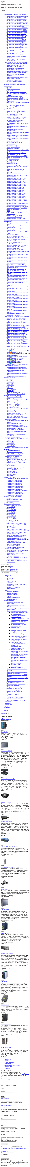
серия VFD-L (11, 514)
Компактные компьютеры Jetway (16, 20)
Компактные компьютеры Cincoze (17, 35)
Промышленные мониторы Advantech (18, 325)
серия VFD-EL (11, 511)
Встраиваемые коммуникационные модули (19, 628)
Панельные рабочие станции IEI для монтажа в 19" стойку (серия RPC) (17, 207)
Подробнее (18, 1164)
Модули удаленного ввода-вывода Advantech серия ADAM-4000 (17, 275)
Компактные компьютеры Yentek (16, 17)
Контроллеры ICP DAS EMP (15, 236)
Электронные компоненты (11, 548)
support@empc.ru (14, 569)
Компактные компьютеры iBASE (16, 37)
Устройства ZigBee (12, 160)
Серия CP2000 (11, 526)
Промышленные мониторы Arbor (16, 336)
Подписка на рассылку (13, 597)
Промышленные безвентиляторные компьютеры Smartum (17, 77)
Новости (6, 590)
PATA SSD (10, 383)
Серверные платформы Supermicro (17, 417)
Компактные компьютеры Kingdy (16, 40)
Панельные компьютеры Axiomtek (17, 166)
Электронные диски (10, 377)
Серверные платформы (13, 83)
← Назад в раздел (6, 719)
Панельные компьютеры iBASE (16, 188)
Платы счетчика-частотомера (15, 429)
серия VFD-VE (11, 516)
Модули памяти (11, 410)
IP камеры (10, 502)
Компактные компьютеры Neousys (17, 46)
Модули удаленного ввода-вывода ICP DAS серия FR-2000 (18, 296)
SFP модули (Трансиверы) (14, 114)
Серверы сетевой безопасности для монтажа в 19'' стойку (17, 558)
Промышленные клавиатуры (12, 365)
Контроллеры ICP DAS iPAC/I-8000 (17, 237)
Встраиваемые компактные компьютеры (15, 14)
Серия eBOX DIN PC (13, 53)
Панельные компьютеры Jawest (16, 194)
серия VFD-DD (11, 508)
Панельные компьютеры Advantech (17, 181)
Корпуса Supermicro (12, 407)
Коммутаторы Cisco (12, 141)
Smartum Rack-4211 (6, 802)
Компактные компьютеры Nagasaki (17, 44)
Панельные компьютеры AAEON (16, 178)
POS (8, 211)
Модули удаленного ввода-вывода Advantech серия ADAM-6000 (17, 278)
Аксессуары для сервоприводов (16, 466)
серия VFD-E (11, 522)
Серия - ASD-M (11, 474)
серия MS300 (11, 465)
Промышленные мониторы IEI (16, 327)
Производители (8, 701)
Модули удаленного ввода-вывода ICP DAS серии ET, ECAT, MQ (18, 287)
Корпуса (9, 87)
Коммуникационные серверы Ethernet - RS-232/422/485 (19, 637)
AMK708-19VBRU (6, 889)
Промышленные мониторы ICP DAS (17, 340)
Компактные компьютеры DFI (15, 26)
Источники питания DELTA (15, 505)
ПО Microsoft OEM (12, 458)
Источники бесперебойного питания (17, 403)
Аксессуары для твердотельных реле (17, 478)
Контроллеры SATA (13, 107)
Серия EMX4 (11, 446)
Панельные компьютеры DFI (15, 187)
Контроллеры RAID (13, 405)
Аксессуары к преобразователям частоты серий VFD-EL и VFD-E (16, 524)
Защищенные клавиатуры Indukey (17, 368)
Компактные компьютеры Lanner (16, 41)
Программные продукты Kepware (16, 462)
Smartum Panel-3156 (6, 751)
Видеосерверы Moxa (13, 501)
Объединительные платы (14, 96)
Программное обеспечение (11, 456)
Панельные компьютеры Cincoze (16, 185)
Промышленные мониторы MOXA (17, 342)
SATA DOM (10, 385)
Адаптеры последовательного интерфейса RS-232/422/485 (15, 119)
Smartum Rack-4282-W (7, 953)
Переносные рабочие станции (15, 169)
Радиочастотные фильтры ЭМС (16, 542)
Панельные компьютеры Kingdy (16, 196)
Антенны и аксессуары (13, 121)
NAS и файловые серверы (14, 81)
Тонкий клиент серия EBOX (15, 54)
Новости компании (12, 594)
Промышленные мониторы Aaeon (17, 331)
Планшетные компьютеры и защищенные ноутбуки (15, 689)
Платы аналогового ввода (14, 423)
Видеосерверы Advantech (14, 499)
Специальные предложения (12, 1065)
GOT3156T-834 (5, 909)
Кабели (9, 108)
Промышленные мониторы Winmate (17, 343)
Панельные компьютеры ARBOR (16, 182)
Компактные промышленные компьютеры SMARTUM (15, 68)
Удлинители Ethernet (13, 159)
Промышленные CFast (13, 392)
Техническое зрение (13, 520)
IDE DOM (10, 379)
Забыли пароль (5, 1098)
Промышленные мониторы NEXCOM (18, 346)
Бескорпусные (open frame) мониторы (18, 330)
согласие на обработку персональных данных (14, 1148)
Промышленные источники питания (17, 99)
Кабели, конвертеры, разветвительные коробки (18, 634)
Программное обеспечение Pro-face (17, 459)
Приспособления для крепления (16, 538)
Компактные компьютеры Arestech (17, 23)
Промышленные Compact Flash (16, 394)
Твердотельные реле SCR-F (15, 486)
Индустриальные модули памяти (16, 92)
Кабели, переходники (13, 404)
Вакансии (10, 579)
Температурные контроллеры (15, 547)
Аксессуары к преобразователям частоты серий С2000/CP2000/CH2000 (18, 530)
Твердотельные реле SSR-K (15, 493)
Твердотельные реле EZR (14, 481)
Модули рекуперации (13, 545)
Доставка (10, 582)
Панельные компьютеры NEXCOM (17, 200)
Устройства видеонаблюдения (12, 496)
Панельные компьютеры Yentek (16, 167)
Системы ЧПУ (11, 519)
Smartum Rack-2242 (6, 821)
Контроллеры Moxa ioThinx (15, 249)
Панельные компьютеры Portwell (16, 202)
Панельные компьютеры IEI (15, 191)
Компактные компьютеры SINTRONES (14, 49)
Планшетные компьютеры (14, 452)
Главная (3, 713)
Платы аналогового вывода (15, 425)
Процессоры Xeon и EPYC (15, 414)
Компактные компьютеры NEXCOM (17, 28)
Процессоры (10, 101)
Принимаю (4, 1165)
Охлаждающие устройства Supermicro (18, 413)
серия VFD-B (11, 507)
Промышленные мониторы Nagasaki (17, 328)
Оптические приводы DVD (15, 98)
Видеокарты (10, 398)
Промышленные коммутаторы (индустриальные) (16, 112)
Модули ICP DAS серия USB (15, 264)
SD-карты (10, 388)
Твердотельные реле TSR (14, 495)
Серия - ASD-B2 (12, 471)
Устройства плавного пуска (12, 437)
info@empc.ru (14, 566)
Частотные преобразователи (12, 504)
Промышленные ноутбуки (14, 209)
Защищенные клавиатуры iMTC (16, 376)
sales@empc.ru (13, 567)
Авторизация (4, 1151)
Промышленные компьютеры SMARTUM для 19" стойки (15, 65)
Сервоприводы (8, 464)
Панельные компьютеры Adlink (16, 179)
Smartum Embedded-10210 (8, 779)
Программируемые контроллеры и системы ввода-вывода (17, 672)
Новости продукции (13, 591)
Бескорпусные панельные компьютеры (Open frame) (14, 216)
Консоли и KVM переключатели (16, 318)
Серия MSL (10, 475)
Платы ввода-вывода (10, 419)
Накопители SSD (12, 411)
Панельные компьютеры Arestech (16, 184)
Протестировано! (12, 593)
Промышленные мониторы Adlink (17, 334)
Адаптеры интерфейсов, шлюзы (16, 117)
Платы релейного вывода (14, 428)
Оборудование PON (13, 148)
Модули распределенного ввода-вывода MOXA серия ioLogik (16, 269)
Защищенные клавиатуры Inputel (16, 367)
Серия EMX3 (11, 444)
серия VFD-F (11, 513)
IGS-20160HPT (5, 981)
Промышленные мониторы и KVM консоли (16, 316)
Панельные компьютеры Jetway (16, 173)
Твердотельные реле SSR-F (15, 492)
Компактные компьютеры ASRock (17, 32)
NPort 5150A (4, 732)
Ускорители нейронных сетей (15, 105)
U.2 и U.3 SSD (11, 389)
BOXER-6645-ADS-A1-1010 (9, 846)
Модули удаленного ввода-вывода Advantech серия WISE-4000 (17, 281)
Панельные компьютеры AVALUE (17, 218)
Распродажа (7, 703)
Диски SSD (10, 90)
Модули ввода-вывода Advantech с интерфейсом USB (17, 266)
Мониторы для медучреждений (16, 333)
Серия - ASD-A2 (12, 469)
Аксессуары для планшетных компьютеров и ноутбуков (15, 454)
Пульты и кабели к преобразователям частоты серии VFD (17, 540)
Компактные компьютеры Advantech (17, 22)
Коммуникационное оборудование (14, 109)
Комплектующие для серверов (12, 395)
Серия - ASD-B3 (12, 472)
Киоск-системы (11, 176)
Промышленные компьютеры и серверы (15, 62)
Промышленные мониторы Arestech (17, 337)
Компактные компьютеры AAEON (17, 19)
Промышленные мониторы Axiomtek (17, 319)
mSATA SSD (10, 382)
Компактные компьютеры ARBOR (17, 31)
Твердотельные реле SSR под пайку (17, 490)
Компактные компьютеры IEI (15, 38)
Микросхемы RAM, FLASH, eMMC (17, 550)
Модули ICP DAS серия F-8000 (16, 263)
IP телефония (11, 162)
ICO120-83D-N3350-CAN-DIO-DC (10, 867)
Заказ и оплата (11, 581)
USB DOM (10, 391)
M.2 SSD (9, 380)
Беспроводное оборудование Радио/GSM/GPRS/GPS (15, 314)
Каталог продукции (9, 600)
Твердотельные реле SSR (14, 489)
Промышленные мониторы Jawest (17, 321)
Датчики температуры (13, 544)
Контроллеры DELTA (13, 234)
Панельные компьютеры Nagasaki (16, 199)
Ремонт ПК (7, 706)
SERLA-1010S (5, 1005)
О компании (7, 575)
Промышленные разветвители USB (17, 157)
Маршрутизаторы (12, 145)
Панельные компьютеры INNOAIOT (17, 193)
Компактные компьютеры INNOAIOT (18, 25)
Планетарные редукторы (14, 468)
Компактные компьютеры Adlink (16, 29)
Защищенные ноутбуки (13, 450)
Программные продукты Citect (16, 461)
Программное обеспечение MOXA (17, 156)
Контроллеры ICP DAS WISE (15, 246)
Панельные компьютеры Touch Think (17, 203)
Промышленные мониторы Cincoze (17, 339)
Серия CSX (10, 441)
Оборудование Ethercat (13, 147)
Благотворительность (13, 587)
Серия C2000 (11, 527)
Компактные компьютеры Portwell (17, 47)
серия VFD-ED (11, 510)
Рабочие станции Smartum (14, 80)
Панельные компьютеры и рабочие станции (16, 165)
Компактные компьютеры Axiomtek (17, 16)
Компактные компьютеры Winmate (17, 51)
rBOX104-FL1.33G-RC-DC (8, 1047)
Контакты (10, 578)
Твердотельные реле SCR (14, 484)
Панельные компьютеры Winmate (16, 205)
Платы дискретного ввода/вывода (17, 426)
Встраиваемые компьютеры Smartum (17, 71)
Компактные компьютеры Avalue (16, 34)
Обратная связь (8, 704)
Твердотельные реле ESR (14, 480)
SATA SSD (10, 386)
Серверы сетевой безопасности (13, 551)
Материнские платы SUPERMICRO (17, 408)
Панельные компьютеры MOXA (16, 197)
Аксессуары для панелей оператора (17, 364)
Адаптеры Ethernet (12, 115)
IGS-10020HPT (5, 933)
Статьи (9, 596)
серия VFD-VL (11, 517)
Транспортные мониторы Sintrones (17, 345)
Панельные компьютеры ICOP (16, 190)
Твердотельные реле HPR (14, 483)
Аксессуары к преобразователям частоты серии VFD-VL (16, 533)
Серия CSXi (10, 443)
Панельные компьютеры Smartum (16, 72)
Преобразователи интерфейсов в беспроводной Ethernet (16, 153)
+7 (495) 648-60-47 (6, 564)
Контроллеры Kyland (13, 248)
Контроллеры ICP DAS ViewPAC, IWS (18, 245)
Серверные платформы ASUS (15, 416)
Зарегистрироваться (6, 1105)
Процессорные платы (13, 89)
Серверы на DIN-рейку (13, 556)
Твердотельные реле (10, 477)
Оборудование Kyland (13, 163)
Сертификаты (11, 588)
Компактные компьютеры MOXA (16, 43)
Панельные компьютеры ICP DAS (17, 175)
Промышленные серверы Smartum (17, 63)
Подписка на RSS (12, 599)
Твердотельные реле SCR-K (15, 487)
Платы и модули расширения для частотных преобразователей (16, 535)
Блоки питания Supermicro (14, 397)
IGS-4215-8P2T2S (6, 1024)
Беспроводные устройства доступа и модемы (18, 625)
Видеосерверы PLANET (14, 498)
